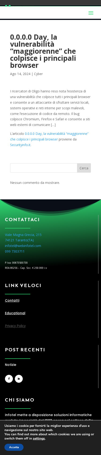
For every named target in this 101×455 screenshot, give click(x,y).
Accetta (14, 447)
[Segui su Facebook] (9, 379)
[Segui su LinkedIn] (19, 379)
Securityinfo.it (20, 145)
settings (39, 438)
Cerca (84, 168)
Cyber (38, 74)
